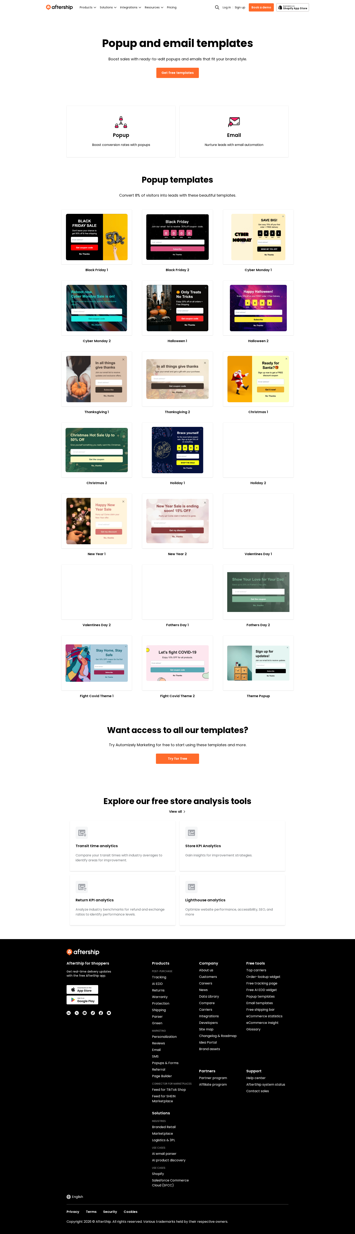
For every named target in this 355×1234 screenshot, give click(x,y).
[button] (96, 237)
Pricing (171, 7)
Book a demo (261, 7)
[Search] (217, 7)
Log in (227, 7)
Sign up (240, 7)
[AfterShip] (60, 7)
